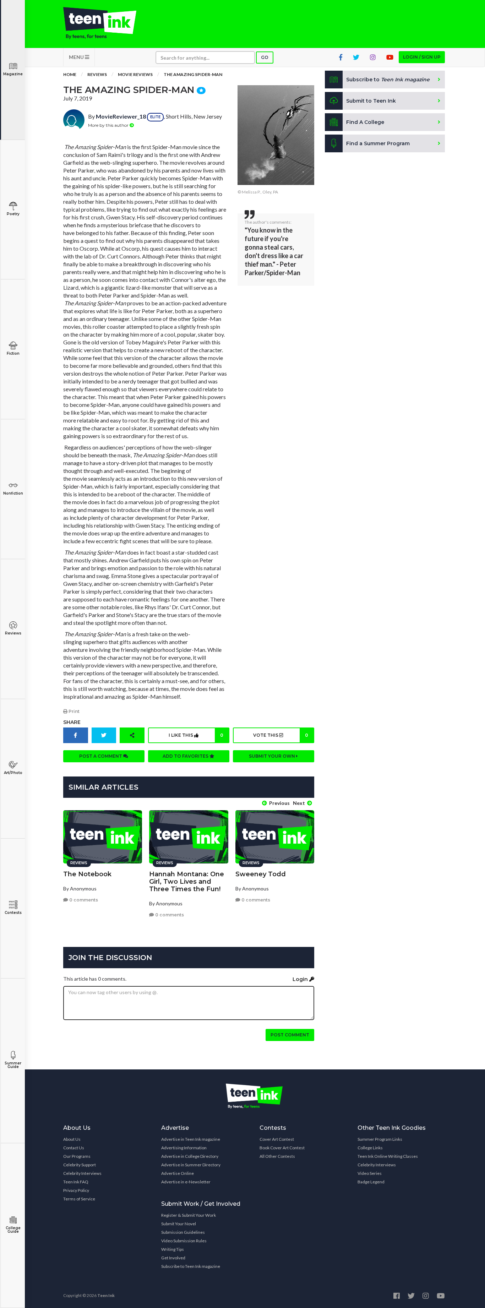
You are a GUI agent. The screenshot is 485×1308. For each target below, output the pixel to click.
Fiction (13, 353)
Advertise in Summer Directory (190, 1164)
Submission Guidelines (183, 1232)
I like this (196, 735)
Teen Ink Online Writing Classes (388, 1156)
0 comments (83, 900)
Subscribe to (388, 79)
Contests (13, 912)
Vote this (280, 735)
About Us (72, 1139)
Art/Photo (13, 772)
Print (73, 711)
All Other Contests (277, 1156)
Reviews (13, 633)
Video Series (370, 1173)
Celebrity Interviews (82, 1173)
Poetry (13, 214)
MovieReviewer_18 (121, 116)
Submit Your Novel (178, 1223)
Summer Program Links (380, 1139)
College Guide (13, 1230)
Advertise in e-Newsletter (186, 1181)
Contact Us (73, 1147)
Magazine (13, 74)
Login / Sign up (422, 57)
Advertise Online (177, 1173)
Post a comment (101, 756)
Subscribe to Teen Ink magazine (190, 1266)
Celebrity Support (79, 1164)
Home (69, 74)
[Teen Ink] (107, 23)
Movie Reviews (135, 74)
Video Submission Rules (184, 1240)
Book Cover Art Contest (282, 1147)
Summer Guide (13, 1065)
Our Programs (77, 1156)
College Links (370, 1147)
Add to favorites (186, 756)
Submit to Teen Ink (371, 101)
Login (301, 979)
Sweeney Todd (260, 874)
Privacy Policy (76, 1190)
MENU (77, 57)
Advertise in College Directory (189, 1156)
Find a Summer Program (378, 143)
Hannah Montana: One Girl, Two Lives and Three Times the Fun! (186, 881)
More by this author (109, 125)
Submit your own (272, 756)
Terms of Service (79, 1198)
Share (72, 722)
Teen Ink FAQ (75, 1181)
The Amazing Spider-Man (193, 74)
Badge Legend (371, 1181)
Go (264, 57)
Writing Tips (172, 1249)
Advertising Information (184, 1147)
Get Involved (173, 1257)
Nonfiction (13, 493)
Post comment (290, 1034)
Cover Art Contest (277, 1139)
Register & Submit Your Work (188, 1215)
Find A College (365, 122)
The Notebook (87, 874)
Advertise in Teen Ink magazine (190, 1139)
